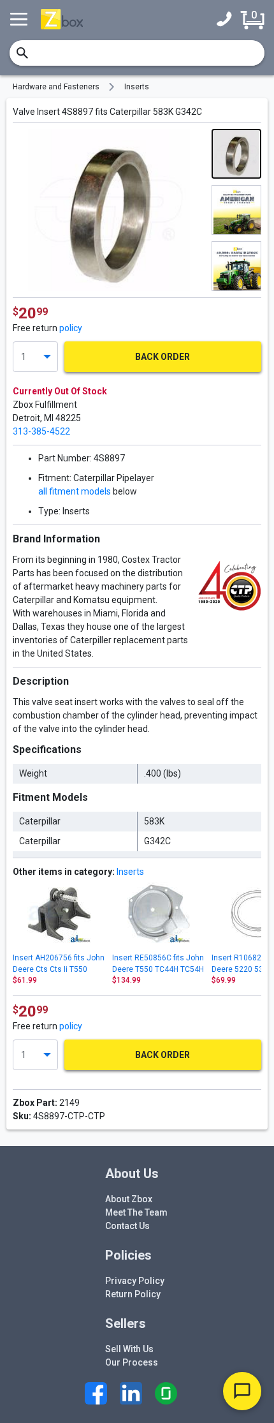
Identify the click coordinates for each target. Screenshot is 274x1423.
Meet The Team (136, 1212)
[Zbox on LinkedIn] (131, 1393)
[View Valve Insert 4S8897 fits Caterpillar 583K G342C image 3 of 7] (236, 266)
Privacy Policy (134, 1281)
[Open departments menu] (20, 19)
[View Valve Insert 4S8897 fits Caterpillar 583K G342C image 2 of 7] (236, 210)
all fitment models (74, 491)
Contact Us (127, 1226)
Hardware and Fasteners (56, 86)
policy (70, 328)
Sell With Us (129, 1349)
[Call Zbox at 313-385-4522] (227, 19)
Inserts (136, 86)
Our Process (131, 1362)
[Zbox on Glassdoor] (166, 1393)
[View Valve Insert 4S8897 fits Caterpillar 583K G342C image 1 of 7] (236, 154)
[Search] (22, 53)
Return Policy (133, 1294)
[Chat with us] (242, 1391)
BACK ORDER (162, 357)
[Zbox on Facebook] (96, 1393)
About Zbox (128, 1199)
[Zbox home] (62, 19)
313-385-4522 (41, 431)
